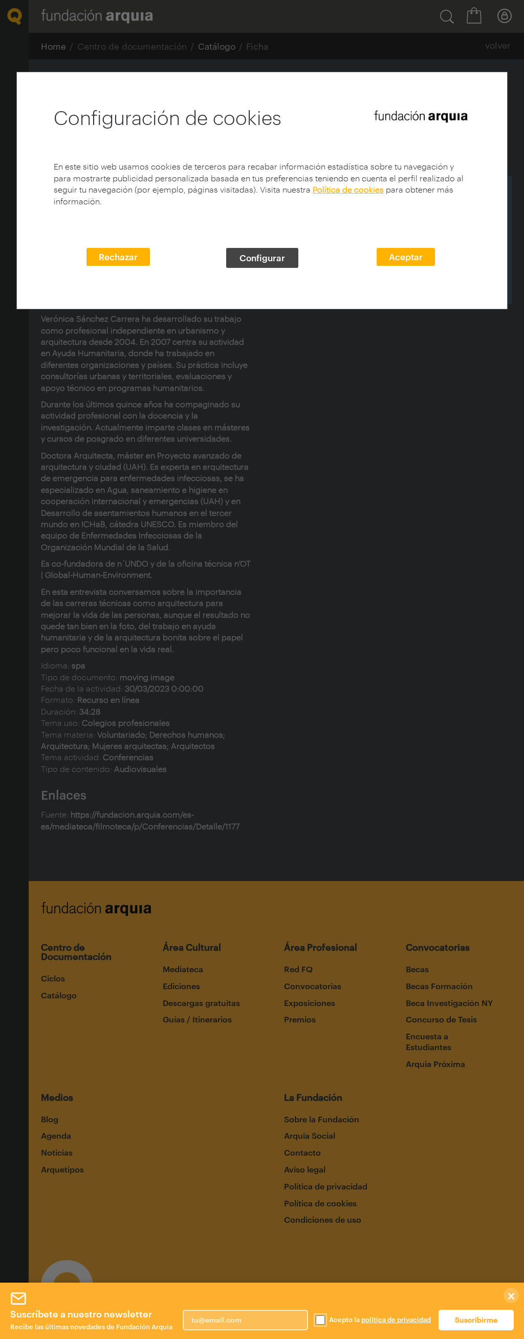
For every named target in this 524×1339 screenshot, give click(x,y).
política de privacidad (396, 1319)
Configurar (262, 258)
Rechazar (118, 257)
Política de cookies (348, 189)
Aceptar (406, 257)
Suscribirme (476, 1319)
